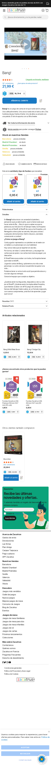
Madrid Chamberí (9, 567)
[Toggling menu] (4, 10)
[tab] (25, 214)
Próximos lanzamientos (12, 634)
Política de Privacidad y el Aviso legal (27, 513)
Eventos (5, 610)
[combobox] (25, 17)
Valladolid (6, 580)
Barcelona (6, 564)
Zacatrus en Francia (10, 651)
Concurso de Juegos (11, 604)
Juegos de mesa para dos (13, 621)
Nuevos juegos (8, 598)
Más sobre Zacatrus (11, 642)
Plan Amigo (7, 547)
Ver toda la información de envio (21, 123)
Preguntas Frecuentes (11, 655)
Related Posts (8, 306)
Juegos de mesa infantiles (13, 624)
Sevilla (5, 574)
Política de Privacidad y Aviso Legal (17, 671)
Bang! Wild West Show (11, 349)
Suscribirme (10, 518)
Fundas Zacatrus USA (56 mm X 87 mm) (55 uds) (34, 403)
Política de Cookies (11, 674)
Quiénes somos (9, 648)
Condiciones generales (12, 668)
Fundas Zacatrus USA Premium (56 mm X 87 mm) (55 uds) (10, 403)
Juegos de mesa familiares (13, 618)
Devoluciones (8, 541)
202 (9, 465)
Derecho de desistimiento (13, 658)
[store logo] (16, 10)
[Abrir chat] (42, 759)
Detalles (5, 214)
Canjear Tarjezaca (10, 550)
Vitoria (5, 583)
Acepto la (24, 513)
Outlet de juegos (9, 594)
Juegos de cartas (9, 631)
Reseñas (7, 301)
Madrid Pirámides (9, 571)
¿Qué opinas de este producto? (27, 83)
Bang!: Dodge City (34, 349)
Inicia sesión (13, 129)
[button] (22, 69)
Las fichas (6, 544)
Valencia (5, 577)
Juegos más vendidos (11, 591)
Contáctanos (8, 645)
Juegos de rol (8, 628)
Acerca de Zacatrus (11, 534)
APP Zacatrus (8, 557)
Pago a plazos (8, 553)
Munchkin (7, 459)
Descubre (7, 588)
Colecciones (7, 637)
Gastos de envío (9, 537)
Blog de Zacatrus (9, 607)
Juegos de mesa (9, 615)
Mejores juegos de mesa (12, 601)
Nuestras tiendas (10, 561)
